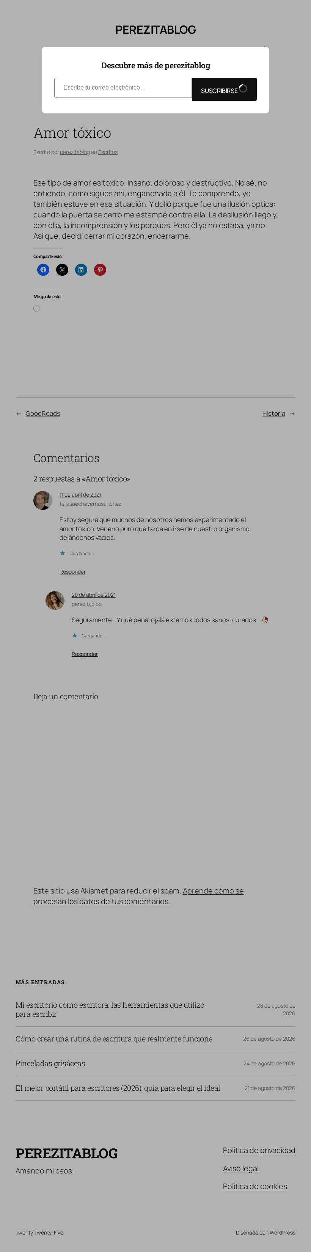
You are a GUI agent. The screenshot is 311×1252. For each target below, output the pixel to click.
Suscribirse (220, 91)
